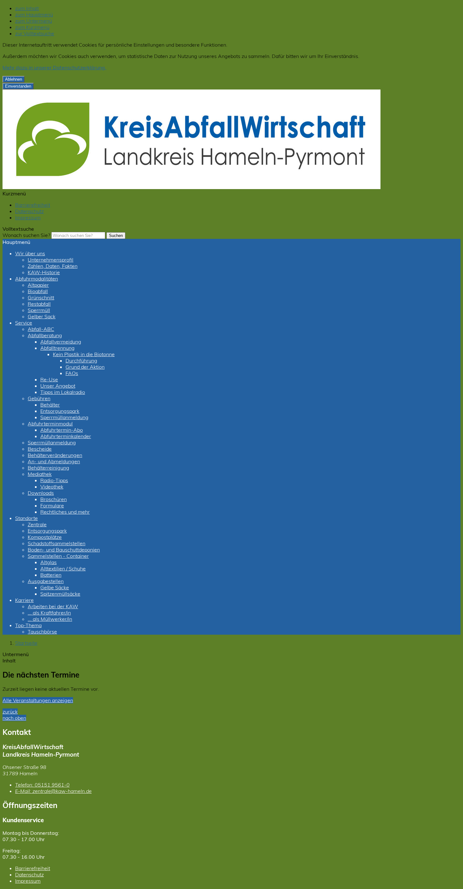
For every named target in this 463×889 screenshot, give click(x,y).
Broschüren (53, 499)
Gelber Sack (41, 316)
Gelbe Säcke (54, 587)
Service (23, 323)
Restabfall (39, 304)
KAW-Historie (44, 272)
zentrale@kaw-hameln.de (53, 791)
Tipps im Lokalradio (62, 392)
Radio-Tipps (54, 480)
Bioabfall (38, 291)
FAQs (72, 373)
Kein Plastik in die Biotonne (84, 354)
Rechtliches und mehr (65, 512)
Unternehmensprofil (50, 260)
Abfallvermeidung (60, 341)
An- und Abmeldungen (54, 461)
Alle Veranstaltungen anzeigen (38, 700)
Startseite (26, 643)
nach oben (14, 718)
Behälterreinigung (48, 468)
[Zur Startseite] (191, 187)
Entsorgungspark (59, 411)
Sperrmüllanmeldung (64, 417)
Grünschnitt (41, 297)
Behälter (50, 404)
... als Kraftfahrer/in (49, 612)
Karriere (24, 600)
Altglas (48, 562)
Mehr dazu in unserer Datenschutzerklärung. (54, 67)
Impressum (28, 217)
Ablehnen (13, 79)
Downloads (41, 493)
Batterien (50, 575)
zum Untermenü (33, 21)
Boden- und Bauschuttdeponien (64, 549)
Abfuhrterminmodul (50, 423)
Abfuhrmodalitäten (36, 278)
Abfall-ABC (41, 329)
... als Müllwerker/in (50, 619)
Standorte (26, 518)
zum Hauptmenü (34, 14)
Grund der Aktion (85, 367)
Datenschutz (29, 211)
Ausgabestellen (46, 581)
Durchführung (81, 360)
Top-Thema (28, 625)
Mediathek (40, 474)
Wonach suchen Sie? (26, 235)
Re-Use (49, 379)
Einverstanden (18, 86)
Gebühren (39, 398)
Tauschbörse (42, 631)
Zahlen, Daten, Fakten (52, 266)
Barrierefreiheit (32, 205)
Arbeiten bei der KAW (53, 606)
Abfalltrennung (57, 348)
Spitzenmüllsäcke (60, 594)
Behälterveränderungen (55, 455)
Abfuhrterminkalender (65, 436)
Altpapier (38, 285)
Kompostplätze (45, 537)
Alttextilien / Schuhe (63, 568)
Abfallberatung (45, 335)
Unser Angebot (57, 386)
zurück (10, 711)
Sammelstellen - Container (58, 556)
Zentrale (37, 524)
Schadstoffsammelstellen (56, 543)
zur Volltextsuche (34, 33)
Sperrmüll (39, 310)
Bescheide (40, 449)
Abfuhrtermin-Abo (61, 430)
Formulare (52, 505)
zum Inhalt (27, 8)
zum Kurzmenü (32, 27)
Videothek (51, 486)
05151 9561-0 (42, 785)
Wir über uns (30, 253)
